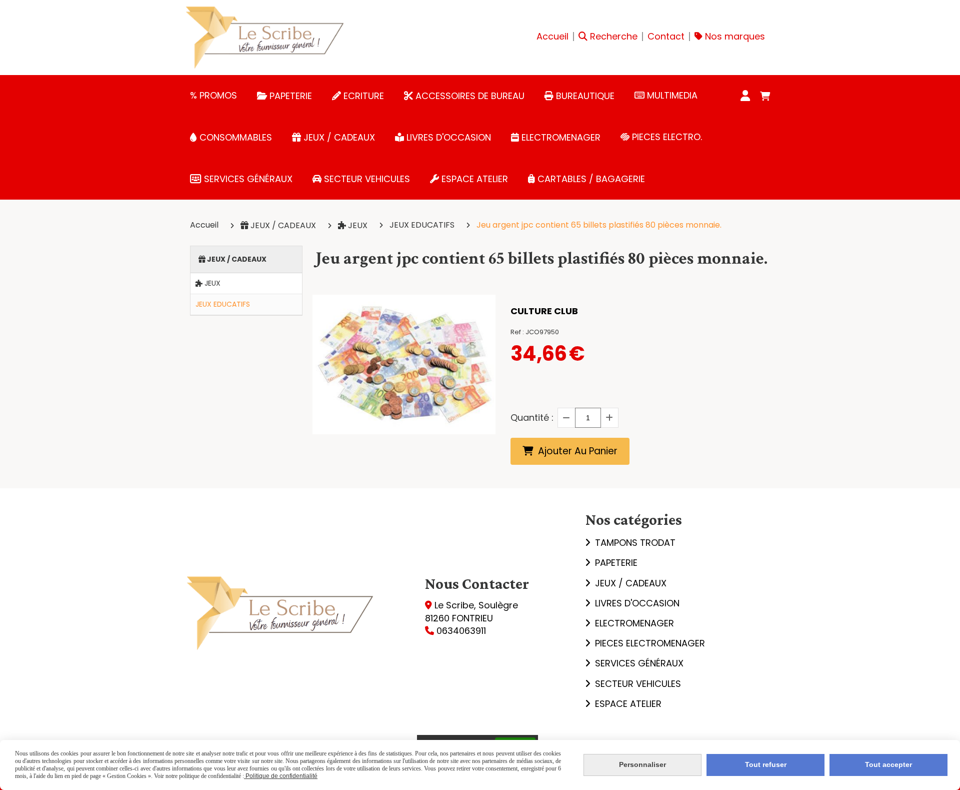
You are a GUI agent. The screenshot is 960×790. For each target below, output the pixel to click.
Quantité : (532, 417)
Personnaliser (642, 764)
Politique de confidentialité (281, 775)
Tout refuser (765, 764)
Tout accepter (888, 764)
